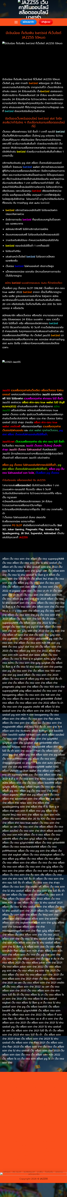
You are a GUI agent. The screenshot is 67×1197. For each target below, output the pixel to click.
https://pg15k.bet (49, 1083)
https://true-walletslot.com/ (18, 1166)
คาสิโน (40, 1172)
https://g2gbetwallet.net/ (27, 1144)
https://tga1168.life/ (44, 1105)
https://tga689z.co (45, 1076)
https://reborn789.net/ (37, 1119)
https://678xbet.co (38, 1108)
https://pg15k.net (21, 1090)
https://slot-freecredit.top (19, 1130)
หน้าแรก (6, 1172)
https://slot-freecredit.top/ (48, 1166)
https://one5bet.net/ (22, 1116)
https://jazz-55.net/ (28, 1137)
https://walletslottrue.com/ (45, 1159)
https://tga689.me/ (44, 1152)
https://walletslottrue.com (19, 1126)
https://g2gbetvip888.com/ (19, 1141)
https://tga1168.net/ (44, 1101)
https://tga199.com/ (13, 1119)
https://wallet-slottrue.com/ (19, 1162)
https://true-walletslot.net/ (48, 1162)
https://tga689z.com (23, 1076)
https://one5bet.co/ (45, 1116)
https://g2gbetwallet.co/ (47, 1148)
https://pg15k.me (14, 1087)
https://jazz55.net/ (54, 1123)
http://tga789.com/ (22, 1101)
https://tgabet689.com (20, 1155)
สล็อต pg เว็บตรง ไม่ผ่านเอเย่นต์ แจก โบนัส (33, 471)
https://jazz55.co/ (49, 1137)
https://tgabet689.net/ (46, 1155)
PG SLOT (17, 1172)
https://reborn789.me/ (30, 1123)
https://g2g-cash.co (29, 1083)
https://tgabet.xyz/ (54, 1098)
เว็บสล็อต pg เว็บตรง (47, 473)
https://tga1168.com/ (32, 1098)
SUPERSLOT (29, 1172)
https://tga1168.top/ (22, 1105)
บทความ (59, 1172)
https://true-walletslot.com (48, 1130)
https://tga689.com (22, 1152)
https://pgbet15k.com (43, 1090)
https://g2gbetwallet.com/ (49, 1141)
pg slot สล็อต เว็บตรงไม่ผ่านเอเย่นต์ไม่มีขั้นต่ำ (31, 467)
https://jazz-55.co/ (37, 1134)
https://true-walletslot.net (48, 1126)
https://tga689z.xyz (15, 1080)
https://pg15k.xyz (34, 1087)
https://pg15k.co (53, 1087)
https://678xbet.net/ (16, 1108)
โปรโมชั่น (49, 1172)
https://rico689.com (37, 1080)
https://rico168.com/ (52, 1112)
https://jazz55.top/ (16, 1134)
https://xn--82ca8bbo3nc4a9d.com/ (30, 1146)
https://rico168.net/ (29, 1112)
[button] (16, 22)
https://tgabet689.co (18, 1159)
